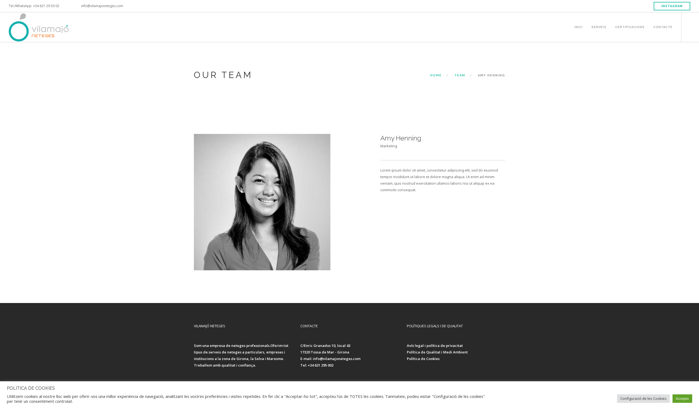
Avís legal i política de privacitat (435, 345)
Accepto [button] (682, 398)
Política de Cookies (423, 358)
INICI (578, 26)
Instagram (672, 6)
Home (436, 75)
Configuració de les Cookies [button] (643, 398)
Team (459, 75)
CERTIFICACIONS (630, 26)
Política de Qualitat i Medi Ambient (437, 352)
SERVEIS (598, 26)
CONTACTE (663, 26)
